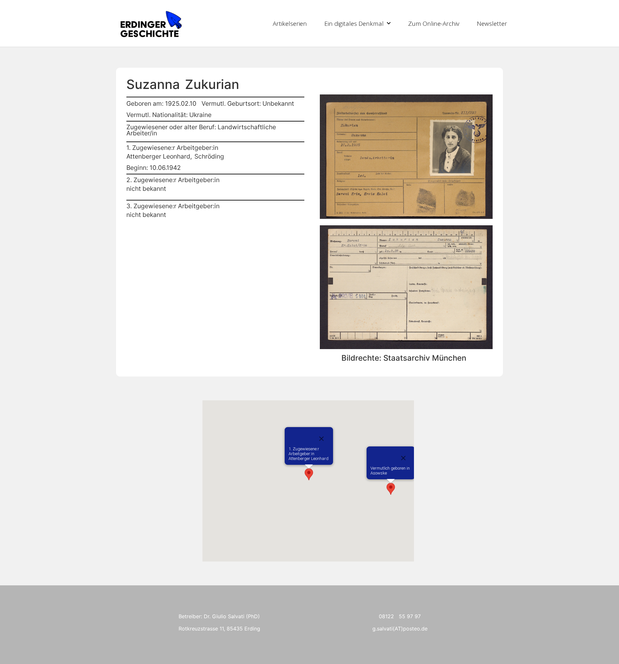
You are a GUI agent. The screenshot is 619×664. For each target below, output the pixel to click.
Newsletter (492, 23)
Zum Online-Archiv (433, 23)
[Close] (403, 458)
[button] (391, 489)
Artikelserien (290, 23)
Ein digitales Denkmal (354, 23)
